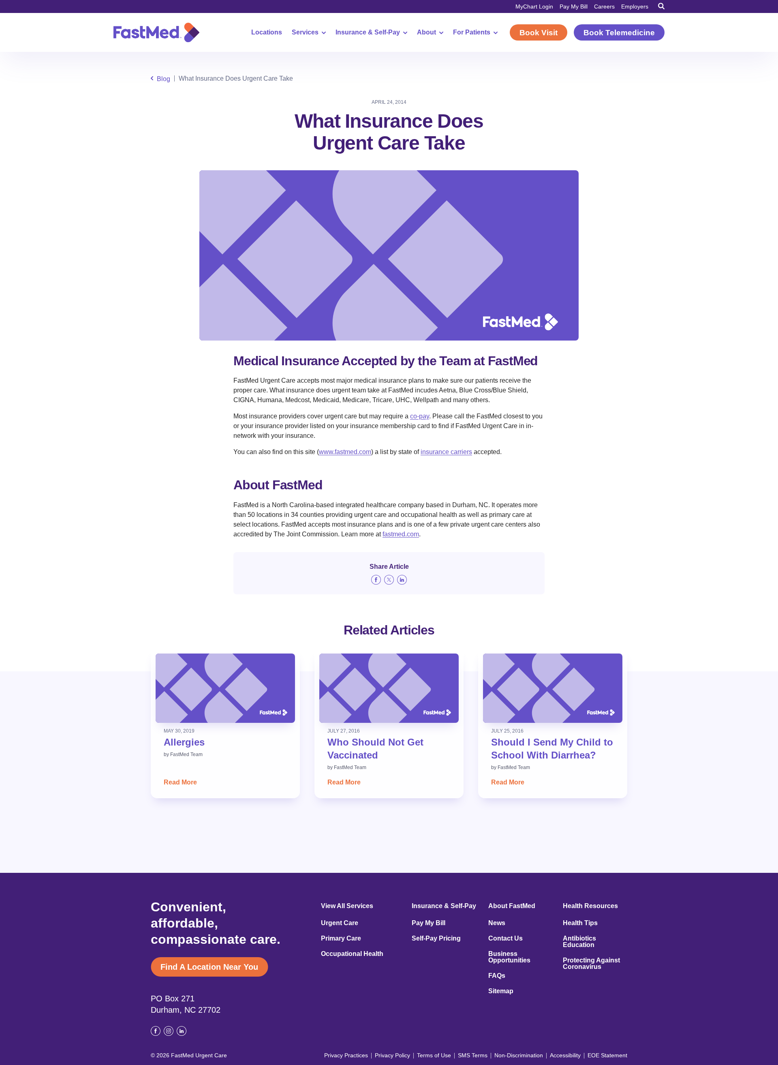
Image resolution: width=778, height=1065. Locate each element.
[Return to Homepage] (156, 32)
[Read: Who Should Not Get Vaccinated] (389, 688)
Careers (604, 6)
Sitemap (500, 991)
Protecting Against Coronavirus (591, 963)
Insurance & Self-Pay (368, 32)
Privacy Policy (392, 1055)
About (426, 32)
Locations (266, 32)
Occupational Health (352, 954)
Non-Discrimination (518, 1055)
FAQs (496, 976)
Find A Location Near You (209, 966)
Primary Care (341, 938)
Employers (634, 6)
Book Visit (538, 32)
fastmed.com (401, 534)
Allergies (184, 742)
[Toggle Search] (661, 6)
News (496, 923)
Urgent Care (339, 923)
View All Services (347, 906)
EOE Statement (607, 1055)
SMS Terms (472, 1055)
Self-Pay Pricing (436, 938)
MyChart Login (534, 6)
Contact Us (505, 938)
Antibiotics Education (579, 941)
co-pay (419, 416)
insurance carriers (446, 451)
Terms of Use (434, 1055)
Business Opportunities (509, 957)
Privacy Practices (346, 1055)
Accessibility (565, 1055)
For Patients (471, 32)
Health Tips (580, 923)
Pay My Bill (574, 6)
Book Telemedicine (619, 32)
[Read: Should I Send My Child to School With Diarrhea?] (552, 688)
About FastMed (511, 906)
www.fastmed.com (345, 451)
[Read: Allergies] (225, 688)
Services (305, 32)
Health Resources (590, 906)
